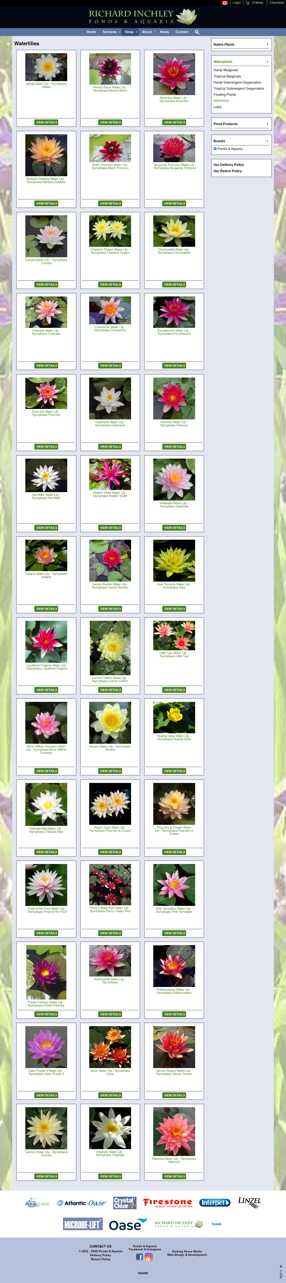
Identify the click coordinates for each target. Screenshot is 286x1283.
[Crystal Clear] (125, 1202)
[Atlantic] (82, 1202)
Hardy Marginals (226, 70)
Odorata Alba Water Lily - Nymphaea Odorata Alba (46, 830)
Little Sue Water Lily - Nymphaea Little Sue (174, 654)
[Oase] (128, 1223)
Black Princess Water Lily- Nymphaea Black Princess (110, 166)
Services (110, 32)
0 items (258, 2)
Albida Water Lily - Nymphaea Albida (46, 85)
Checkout (277, 2)
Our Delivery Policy (229, 165)
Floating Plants (225, 94)
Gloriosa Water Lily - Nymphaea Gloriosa (174, 423)
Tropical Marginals (227, 76)
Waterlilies (221, 100)
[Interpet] (215, 1202)
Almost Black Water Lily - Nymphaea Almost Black (110, 88)
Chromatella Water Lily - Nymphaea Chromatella (174, 251)
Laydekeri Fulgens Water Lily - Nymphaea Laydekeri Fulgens (46, 666)
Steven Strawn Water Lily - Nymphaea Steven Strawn (174, 1072)
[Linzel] (249, 1202)
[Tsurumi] (216, 1223)
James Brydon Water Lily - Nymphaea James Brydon (110, 585)
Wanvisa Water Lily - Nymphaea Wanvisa (174, 1160)
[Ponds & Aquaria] (179, 1223)
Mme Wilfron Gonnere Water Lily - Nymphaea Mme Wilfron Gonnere (46, 749)
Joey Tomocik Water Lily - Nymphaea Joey (174, 585)
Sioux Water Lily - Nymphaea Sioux (110, 1072)
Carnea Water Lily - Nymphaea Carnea (46, 261)
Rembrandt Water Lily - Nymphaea (110, 980)
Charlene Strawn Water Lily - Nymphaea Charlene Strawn (110, 251)
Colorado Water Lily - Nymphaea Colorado (46, 332)
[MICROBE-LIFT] (83, 1223)
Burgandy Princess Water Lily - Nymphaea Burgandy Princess (174, 166)
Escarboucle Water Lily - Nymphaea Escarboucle (174, 332)
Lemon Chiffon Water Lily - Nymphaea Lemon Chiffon (110, 679)
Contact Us (101, 1246)
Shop (129, 32)
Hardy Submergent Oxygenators (237, 82)
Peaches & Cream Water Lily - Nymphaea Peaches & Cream (174, 831)
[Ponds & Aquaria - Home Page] (143, 16)
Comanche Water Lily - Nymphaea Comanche (110, 328)
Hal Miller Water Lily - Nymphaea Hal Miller (46, 496)
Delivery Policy (100, 1255)
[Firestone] (168, 1202)
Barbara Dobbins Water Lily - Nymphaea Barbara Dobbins (46, 180)
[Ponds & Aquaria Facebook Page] (139, 1256)
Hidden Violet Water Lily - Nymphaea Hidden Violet (110, 494)
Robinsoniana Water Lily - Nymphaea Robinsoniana (174, 991)
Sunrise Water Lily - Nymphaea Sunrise (46, 1153)
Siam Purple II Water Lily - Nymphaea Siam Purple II (46, 1072)
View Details (46, 122)
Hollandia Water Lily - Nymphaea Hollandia (174, 504)
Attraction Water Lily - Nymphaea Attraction (174, 99)
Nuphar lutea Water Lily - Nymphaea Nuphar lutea (174, 737)
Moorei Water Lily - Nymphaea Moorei (110, 748)
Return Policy (100, 1259)
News (164, 32)
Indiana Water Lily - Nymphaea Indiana (46, 575)
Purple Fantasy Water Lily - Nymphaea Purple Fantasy (46, 1003)
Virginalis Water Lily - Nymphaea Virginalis (110, 1153)
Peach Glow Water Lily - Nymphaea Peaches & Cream (110, 829)
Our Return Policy (228, 171)
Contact (182, 32)
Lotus (218, 107)
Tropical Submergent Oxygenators (239, 88)
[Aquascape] (37, 1202)
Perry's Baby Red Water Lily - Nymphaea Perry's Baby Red (110, 909)
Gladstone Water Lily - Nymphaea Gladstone (110, 423)
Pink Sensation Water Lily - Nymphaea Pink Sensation (174, 910)
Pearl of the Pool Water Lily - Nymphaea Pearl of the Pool (46, 910)
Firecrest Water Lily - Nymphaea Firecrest (46, 413)
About (147, 32)
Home (91, 32)
